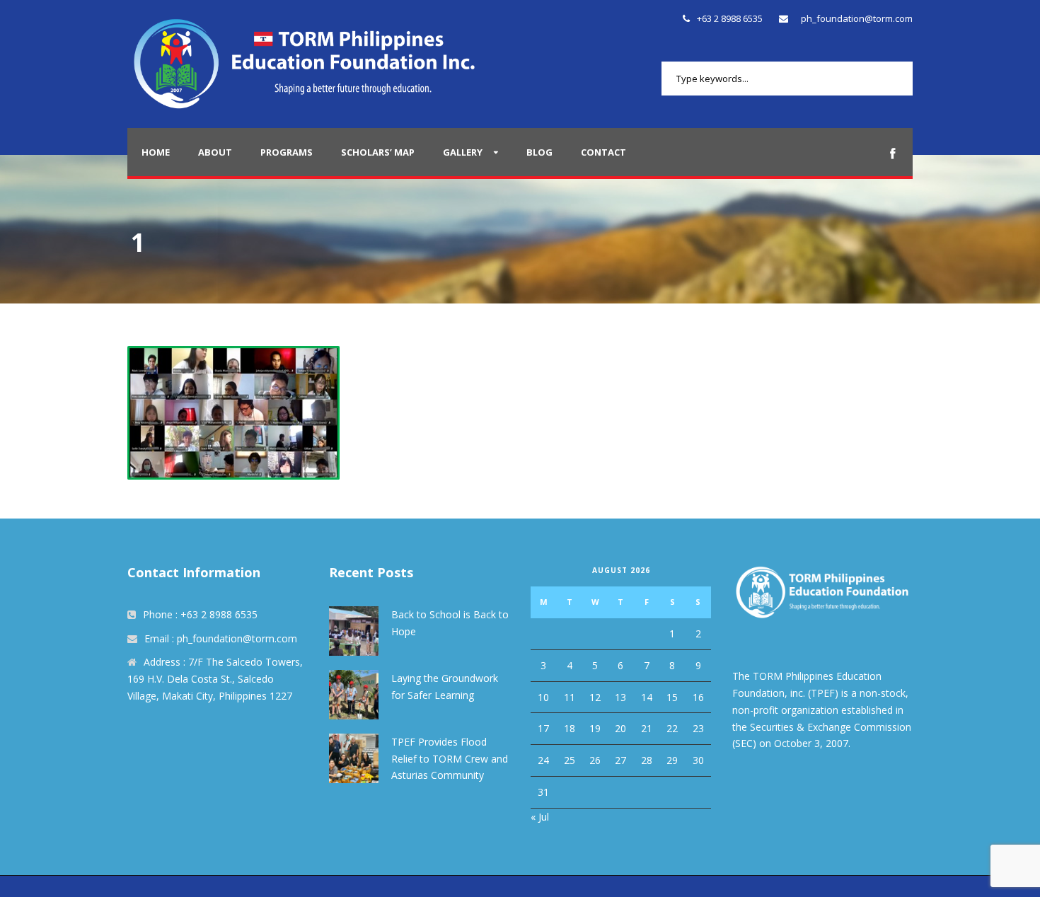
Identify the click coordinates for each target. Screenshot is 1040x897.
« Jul (540, 816)
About (215, 152)
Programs (286, 152)
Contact (603, 152)
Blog (539, 152)
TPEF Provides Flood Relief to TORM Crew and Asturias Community (449, 758)
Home (155, 152)
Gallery (463, 152)
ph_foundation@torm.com (857, 18)
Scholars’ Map (378, 152)
